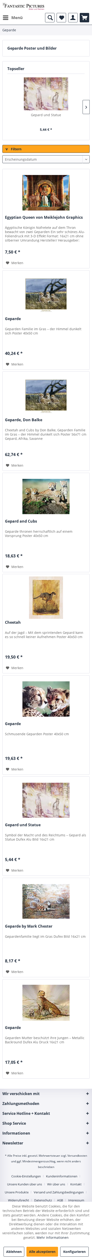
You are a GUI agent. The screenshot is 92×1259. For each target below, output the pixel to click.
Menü (17, 17)
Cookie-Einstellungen (26, 1176)
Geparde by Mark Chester (28, 926)
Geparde (13, 318)
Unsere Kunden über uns (24, 1184)
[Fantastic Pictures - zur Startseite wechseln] (23, 6)
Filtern (15, 149)
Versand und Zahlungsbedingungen (59, 1192)
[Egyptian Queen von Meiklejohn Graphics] (46, 192)
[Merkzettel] (61, 17)
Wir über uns (56, 1184)
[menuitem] (12, 17)
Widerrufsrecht (18, 1200)
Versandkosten (77, 1156)
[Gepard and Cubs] (46, 496)
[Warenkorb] (84, 17)
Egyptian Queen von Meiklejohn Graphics (44, 217)
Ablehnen (14, 1251)
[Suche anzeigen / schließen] (49, 17)
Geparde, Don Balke (23, 419)
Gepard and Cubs (21, 521)
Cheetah (13, 622)
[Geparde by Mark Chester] (46, 901)
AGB (60, 1200)
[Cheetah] (46, 597)
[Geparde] (46, 294)
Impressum (76, 1200)
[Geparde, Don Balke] (46, 395)
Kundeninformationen (61, 1176)
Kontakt (76, 1184)
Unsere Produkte (17, 1192)
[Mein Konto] (73, 17)
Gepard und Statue (46, 115)
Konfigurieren (74, 1251)
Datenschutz (43, 1200)
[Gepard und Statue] (46, 93)
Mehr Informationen (53, 1237)
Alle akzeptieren (42, 1251)
